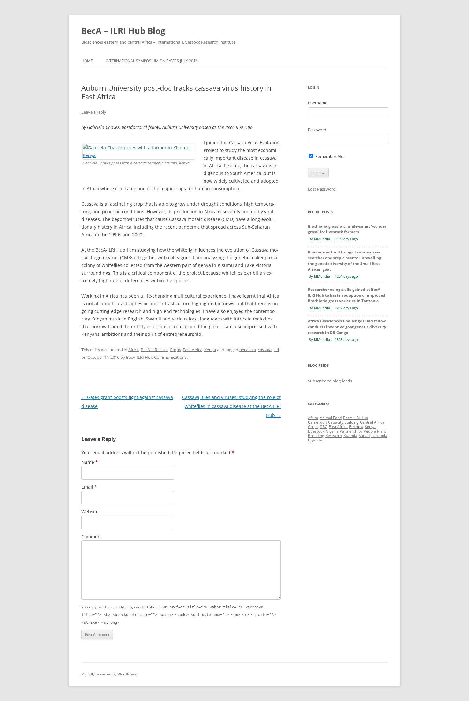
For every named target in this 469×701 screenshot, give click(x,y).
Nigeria (332, 431)
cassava (265, 349)
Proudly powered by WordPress (109, 674)
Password (317, 129)
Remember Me (328, 156)
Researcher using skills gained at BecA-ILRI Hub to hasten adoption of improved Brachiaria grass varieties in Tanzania (346, 295)
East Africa (192, 349)
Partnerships (351, 431)
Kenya (210, 349)
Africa (133, 349)
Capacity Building (343, 422)
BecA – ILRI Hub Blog (123, 30)
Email (89, 487)
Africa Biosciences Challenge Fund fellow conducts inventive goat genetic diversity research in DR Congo (347, 326)
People (370, 431)
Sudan (364, 435)
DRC (323, 426)
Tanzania (379, 435)
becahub (247, 349)
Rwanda (350, 435)
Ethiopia (356, 426)
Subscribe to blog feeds (330, 381)
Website (90, 512)
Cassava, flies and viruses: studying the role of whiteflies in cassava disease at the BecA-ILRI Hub (231, 406)
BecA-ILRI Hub (154, 349)
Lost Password (322, 189)
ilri (276, 349)
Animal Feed (331, 417)
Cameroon (317, 422)
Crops (175, 349)
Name (89, 462)
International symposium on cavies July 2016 (152, 61)
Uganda (315, 440)
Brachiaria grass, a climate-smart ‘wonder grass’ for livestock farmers (347, 229)
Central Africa (372, 422)
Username (317, 103)
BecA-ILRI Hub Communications (156, 357)
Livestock (316, 431)
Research (333, 435)
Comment (91, 536)
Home (87, 61)
